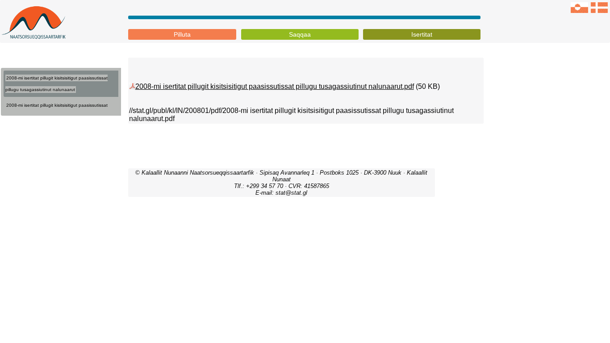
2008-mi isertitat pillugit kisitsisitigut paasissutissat (57, 105)
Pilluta (182, 34)
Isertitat (421, 34)
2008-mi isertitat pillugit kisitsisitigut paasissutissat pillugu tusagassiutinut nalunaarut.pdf (274, 86)
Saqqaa (300, 34)
